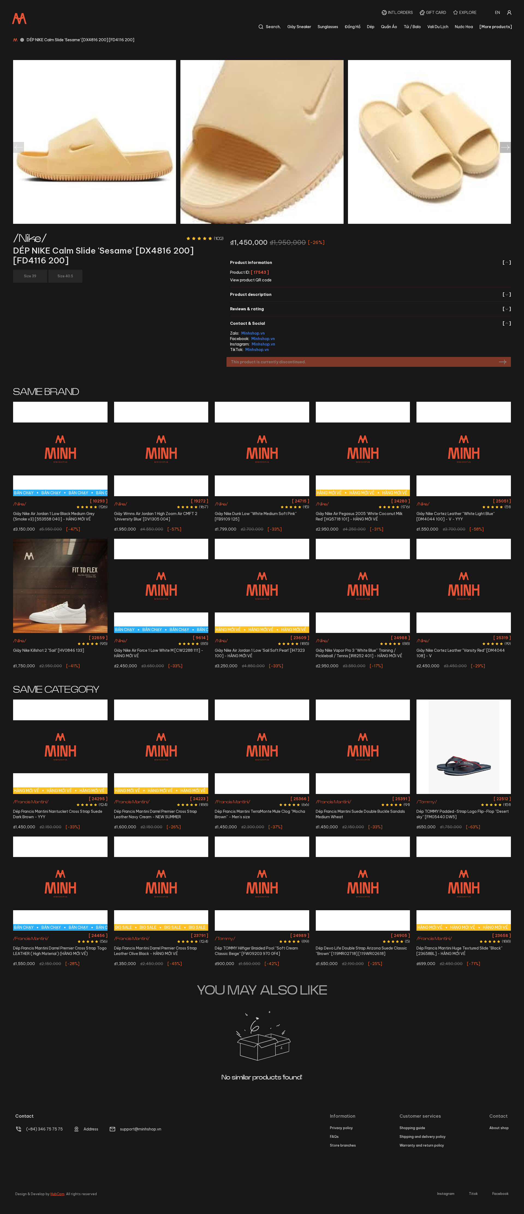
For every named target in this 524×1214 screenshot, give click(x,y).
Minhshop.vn (253, 333)
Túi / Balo (412, 26)
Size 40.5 (455, 501)
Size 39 (287, 501)
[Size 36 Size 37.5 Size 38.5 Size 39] (262, 449)
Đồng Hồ (353, 26)
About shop (499, 1128)
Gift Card (436, 12)
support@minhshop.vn (140, 1129)
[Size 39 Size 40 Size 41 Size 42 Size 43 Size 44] (363, 747)
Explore (468, 12)
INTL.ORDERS (400, 12)
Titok (473, 1194)
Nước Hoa (464, 26)
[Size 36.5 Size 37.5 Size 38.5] (60, 586)
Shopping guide (412, 1128)
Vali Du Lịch (437, 26)
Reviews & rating (370, 309)
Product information (370, 262)
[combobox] (497, 12)
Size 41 (471, 501)
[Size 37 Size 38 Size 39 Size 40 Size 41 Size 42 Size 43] (363, 884)
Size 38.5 (270, 501)
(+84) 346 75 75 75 (44, 1129)
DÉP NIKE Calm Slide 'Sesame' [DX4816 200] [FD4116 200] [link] (80, 39)
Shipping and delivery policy (423, 1137)
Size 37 (233, 799)
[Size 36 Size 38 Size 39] (262, 884)
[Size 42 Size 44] (463, 586)
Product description (370, 294)
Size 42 (154, 638)
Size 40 (439, 501)
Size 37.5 (169, 501)
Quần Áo (389, 26)
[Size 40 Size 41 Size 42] (463, 747)
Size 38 (186, 501)
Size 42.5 (45, 501)
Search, (273, 26)
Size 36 (136, 501)
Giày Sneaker (299, 26)
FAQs (334, 1137)
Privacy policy (341, 1128)
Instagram (445, 1194)
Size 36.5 (152, 501)
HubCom (57, 1194)
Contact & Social (370, 323)
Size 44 (76, 501)
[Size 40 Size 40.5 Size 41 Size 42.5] (463, 449)
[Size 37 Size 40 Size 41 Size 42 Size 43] (262, 747)
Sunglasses (328, 26)
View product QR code (251, 280)
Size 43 (62, 501)
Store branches (343, 1145)
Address (91, 1129)
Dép (370, 26)
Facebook (500, 1194)
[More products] (496, 26)
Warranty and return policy (422, 1145)
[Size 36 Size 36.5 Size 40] (363, 586)
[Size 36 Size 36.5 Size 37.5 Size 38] (161, 449)
